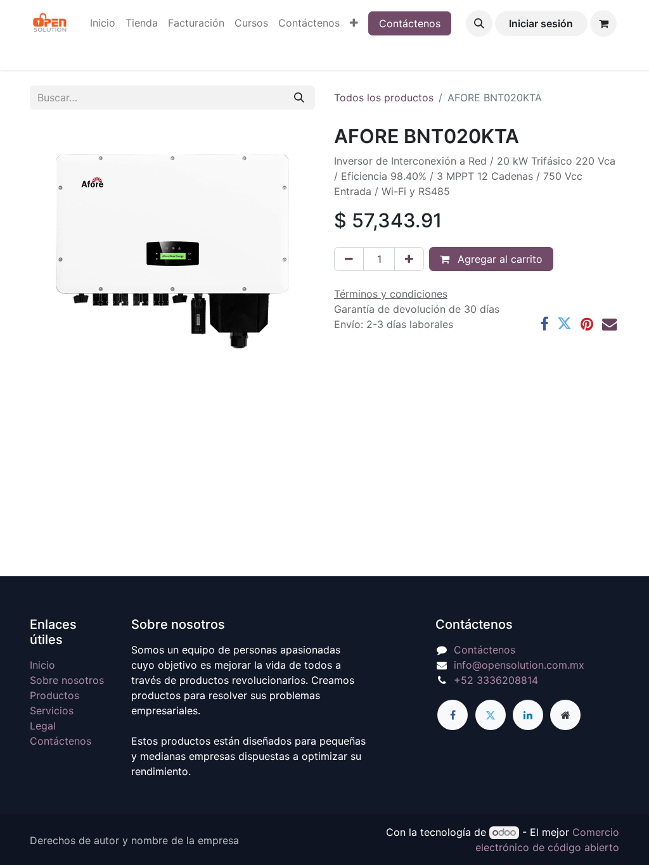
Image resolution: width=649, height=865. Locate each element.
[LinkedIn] (528, 715)
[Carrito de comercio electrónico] (603, 23)
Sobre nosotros (67, 680)
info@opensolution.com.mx (519, 665)
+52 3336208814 (496, 680)
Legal (43, 725)
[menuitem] (102, 22)
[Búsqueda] (299, 97)
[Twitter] (564, 324)
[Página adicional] (565, 715)
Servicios (52, 710)
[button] (479, 23)
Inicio (42, 665)
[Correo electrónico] (609, 324)
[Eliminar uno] (349, 259)
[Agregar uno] (409, 259)
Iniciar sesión (541, 23)
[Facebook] (544, 324)
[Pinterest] (587, 324)
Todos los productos (384, 97)
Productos (54, 695)
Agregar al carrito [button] (498, 259)
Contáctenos (409, 23)
